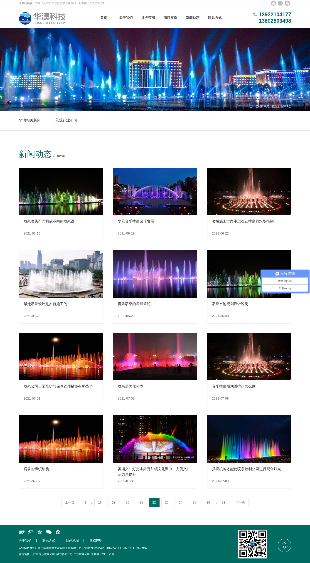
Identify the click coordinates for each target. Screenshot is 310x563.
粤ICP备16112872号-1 (120, 548)
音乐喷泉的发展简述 (134, 304)
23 (167, 502)
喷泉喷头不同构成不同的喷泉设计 (51, 221)
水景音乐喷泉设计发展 (136, 221)
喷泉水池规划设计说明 (230, 304)
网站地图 (72, 540)
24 (180, 502)
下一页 (240, 502)
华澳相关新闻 (30, 120)
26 (208, 502)
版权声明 (96, 540)
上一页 (69, 502)
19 (114, 502)
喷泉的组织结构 (36, 469)
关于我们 (25, 540)
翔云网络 (141, 548)
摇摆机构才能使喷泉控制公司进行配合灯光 (246, 469)
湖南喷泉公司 (64, 554)
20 (127, 502)
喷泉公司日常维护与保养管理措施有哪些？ (58, 386)
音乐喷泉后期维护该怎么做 (234, 386)
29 (223, 502)
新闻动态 (285, 106)
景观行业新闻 (66, 120)
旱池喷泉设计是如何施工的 (45, 304)
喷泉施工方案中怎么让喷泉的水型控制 (243, 221)
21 (141, 502)
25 (194, 502)
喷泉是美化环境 (133, 386)
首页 (274, 106)
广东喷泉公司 (82, 554)
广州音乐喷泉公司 (44, 554)
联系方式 (48, 540)
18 (100, 502)
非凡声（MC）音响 (102, 554)
